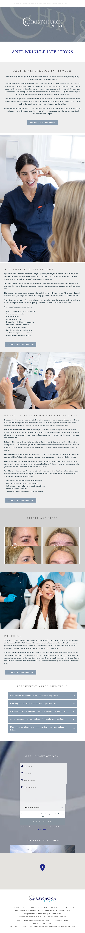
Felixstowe (62, 926)
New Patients (32, 4)
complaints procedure (37, 914)
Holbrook (53, 926)
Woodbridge (43, 926)
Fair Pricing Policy (45, 917)
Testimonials (47, 4)
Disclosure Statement (28, 917)
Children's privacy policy (39, 920)
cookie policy (22, 920)
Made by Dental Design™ (42, 923)
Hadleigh (71, 926)
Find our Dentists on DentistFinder (29, 910)
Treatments (24, 4)
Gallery (39, 4)
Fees (53, 4)
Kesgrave (34, 926)
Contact (58, 4)
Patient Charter (54, 914)
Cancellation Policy (60, 920)
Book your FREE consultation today (42, 122)
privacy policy (42, 829)
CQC (25, 914)
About (17, 4)
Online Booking (66, 4)
